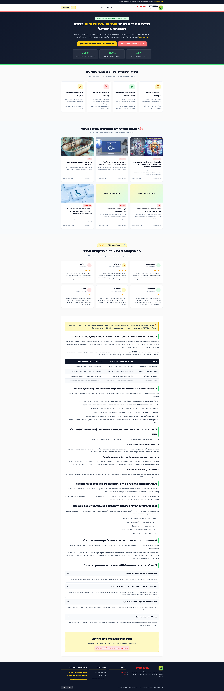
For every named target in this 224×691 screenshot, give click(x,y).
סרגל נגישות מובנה (100, 672)
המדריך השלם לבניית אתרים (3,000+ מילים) (95, 44)
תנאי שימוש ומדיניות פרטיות (99, 679)
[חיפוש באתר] (73, 7)
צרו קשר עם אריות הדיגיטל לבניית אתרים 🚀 (111, 648)
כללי (101, 7)
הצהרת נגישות (102, 675)
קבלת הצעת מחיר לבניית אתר (131, 44)
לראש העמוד (66, 687)
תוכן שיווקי (108, 7)
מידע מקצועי (87, 205)
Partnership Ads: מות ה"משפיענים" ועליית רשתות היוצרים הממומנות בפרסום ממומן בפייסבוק (147, 164)
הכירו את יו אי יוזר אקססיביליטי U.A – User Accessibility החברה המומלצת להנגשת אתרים (78, 211)
